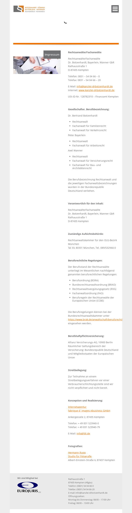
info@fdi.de (83, 433)
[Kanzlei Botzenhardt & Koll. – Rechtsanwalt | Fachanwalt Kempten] (36, 11)
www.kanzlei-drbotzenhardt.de (96, 90)
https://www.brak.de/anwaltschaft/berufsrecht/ (95, 319)
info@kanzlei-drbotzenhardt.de (95, 86)
